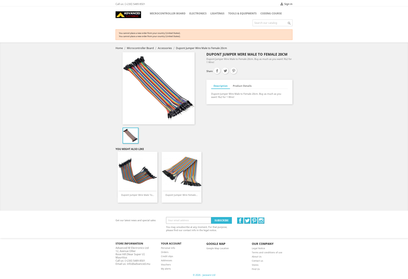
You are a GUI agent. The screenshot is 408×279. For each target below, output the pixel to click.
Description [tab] (221, 85)
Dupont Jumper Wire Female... (181, 194)
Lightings (217, 13)
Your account (171, 243)
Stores (255, 264)
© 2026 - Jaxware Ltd (204, 274)
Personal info (168, 247)
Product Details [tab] (242, 85)
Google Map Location (217, 248)
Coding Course (271, 13)
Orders (164, 252)
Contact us (257, 260)
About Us (257, 256)
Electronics (198, 13)
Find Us (256, 269)
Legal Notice (258, 248)
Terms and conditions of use (267, 252)
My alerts (166, 268)
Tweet (225, 71)
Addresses (166, 260)
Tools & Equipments (242, 13)
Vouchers (166, 264)
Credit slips (167, 256)
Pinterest (233, 71)
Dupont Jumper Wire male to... (137, 194)
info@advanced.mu (138, 264)
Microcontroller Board (168, 13)
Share (217, 71)
